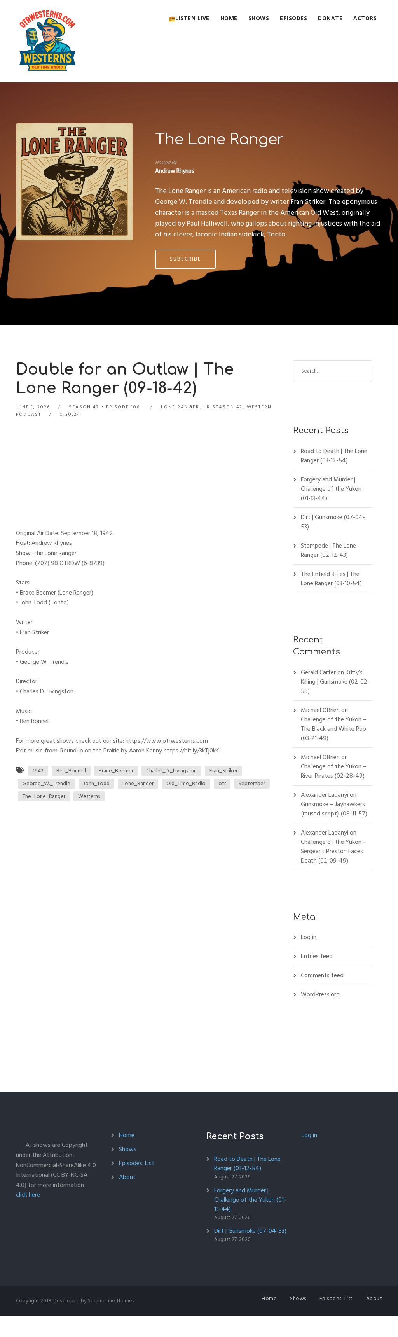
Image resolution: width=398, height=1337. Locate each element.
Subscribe (185, 259)
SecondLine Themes (111, 1300)
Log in (308, 937)
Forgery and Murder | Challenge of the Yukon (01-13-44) (331, 488)
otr (222, 783)
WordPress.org (320, 994)
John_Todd (96, 783)
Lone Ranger (180, 407)
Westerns (89, 796)
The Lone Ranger (219, 139)
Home (228, 18)
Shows (258, 18)
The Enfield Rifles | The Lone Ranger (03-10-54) (331, 578)
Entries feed (317, 956)
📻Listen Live (189, 18)
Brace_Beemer (116, 770)
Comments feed (322, 975)
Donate (330, 18)
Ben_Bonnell (71, 770)
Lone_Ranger (138, 783)
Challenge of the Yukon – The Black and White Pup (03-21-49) (334, 728)
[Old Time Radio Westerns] (47, 41)
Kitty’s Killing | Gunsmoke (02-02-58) (335, 681)
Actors (365, 18)
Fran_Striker (223, 770)
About (127, 1177)
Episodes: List (136, 1163)
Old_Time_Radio (186, 783)
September (252, 783)
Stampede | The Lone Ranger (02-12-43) (328, 550)
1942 (38, 770)
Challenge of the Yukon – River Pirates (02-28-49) (334, 771)
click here (28, 1195)
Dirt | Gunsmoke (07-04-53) (333, 522)
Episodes (293, 18)
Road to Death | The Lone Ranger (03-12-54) (334, 456)
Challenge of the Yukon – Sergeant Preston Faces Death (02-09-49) (334, 851)
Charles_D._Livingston (171, 770)
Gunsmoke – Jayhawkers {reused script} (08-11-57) (334, 809)
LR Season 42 (223, 407)
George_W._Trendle (46, 783)
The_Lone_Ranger (44, 796)
